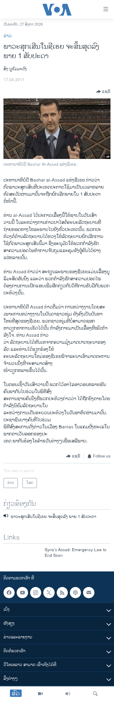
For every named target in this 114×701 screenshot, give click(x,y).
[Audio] (68, 693)
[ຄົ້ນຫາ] (95, 693)
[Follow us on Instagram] (35, 592)
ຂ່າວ (8, 36)
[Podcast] (75, 592)
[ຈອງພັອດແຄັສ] (88, 592)
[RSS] (62, 592)
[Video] (40, 693)
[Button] (103, 91)
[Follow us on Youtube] (22, 592)
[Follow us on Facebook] (9, 592)
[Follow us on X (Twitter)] (48, 592)
